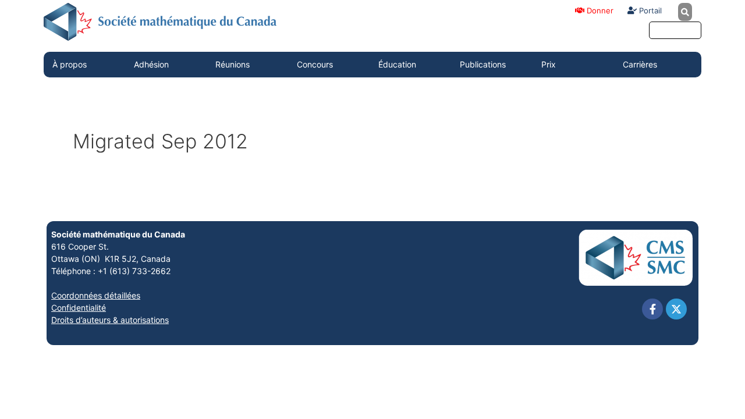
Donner (598, 10)
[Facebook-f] (652, 309)
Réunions (232, 64)
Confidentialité (78, 308)
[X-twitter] (676, 309)
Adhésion (151, 64)
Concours (315, 64)
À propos (69, 64)
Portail (649, 10)
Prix (548, 64)
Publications (483, 64)
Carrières (640, 64)
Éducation (397, 64)
